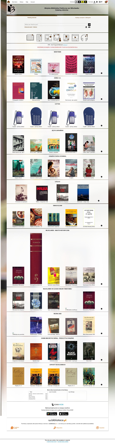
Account (33, 2)
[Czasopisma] (66, 41)
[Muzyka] (84, 41)
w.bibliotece (53, 423)
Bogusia (30, 395)
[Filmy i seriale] (75, 41)
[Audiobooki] (48, 41)
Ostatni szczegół (32, 397)
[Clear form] (86, 27)
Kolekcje (35, 27)
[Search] (89, 24)
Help (27, 2)
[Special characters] (89, 27)
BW (79, 1)
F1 (97, 1)
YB (82, 1)
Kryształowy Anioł (32, 398)
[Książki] (30, 41)
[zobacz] (65, 44)
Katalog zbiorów (32, 17)
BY (86, 1)
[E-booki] (39, 41)
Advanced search (28, 27)
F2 (100, 1)
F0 (94, 1)
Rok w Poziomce (32, 396)
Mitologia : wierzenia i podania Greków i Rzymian (37, 393)
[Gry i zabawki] (57, 41)
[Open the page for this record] (19, 64)
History (21, 2)
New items (14, 2)
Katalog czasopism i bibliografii (83, 17)
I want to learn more (51, 441)
